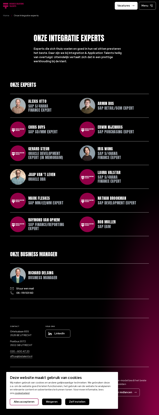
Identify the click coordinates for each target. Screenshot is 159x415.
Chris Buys (36, 127)
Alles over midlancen (119, 392)
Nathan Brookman (112, 198)
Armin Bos (106, 103)
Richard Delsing (40, 273)
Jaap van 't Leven (41, 175)
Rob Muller (107, 222)
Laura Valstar (109, 172)
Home (6, 15)
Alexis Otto (37, 101)
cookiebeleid (22, 393)
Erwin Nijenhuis (110, 127)
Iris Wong (105, 149)
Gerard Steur (38, 149)
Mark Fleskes (39, 198)
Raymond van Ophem (44, 220)
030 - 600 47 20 (20, 351)
